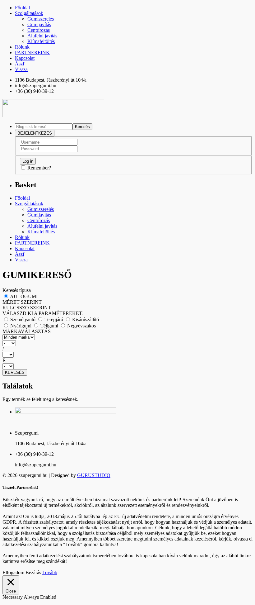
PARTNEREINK (32, 52)
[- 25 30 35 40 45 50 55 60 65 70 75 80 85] (127, 355)
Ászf (19, 63)
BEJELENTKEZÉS (34, 133)
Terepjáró (53, 319)
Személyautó (23, 319)
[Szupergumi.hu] (53, 115)
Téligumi (49, 325)
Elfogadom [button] (13, 572)
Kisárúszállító (85, 319)
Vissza (21, 69)
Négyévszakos (81, 325)
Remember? (39, 167)
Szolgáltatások (29, 13)
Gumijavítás (39, 24)
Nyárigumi (21, 325)
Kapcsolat (25, 58)
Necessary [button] (13, 597)
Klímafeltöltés (41, 41)
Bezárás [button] (33, 572)
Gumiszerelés (40, 18)
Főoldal (22, 7)
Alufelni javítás (42, 35)
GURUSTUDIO (93, 475)
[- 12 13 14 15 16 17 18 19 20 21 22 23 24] (127, 366)
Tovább (49, 572)
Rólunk (22, 47)
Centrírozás (38, 30)
